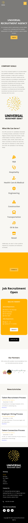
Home (4, 474)
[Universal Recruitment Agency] (3, 3)
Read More (4, 407)
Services (5, 476)
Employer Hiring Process (12, 414)
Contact (5, 481)
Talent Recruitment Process (14, 397)
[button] (1, 371)
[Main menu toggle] (25, 3)
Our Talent (5, 478)
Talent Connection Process (13, 430)
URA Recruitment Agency (8, 400)
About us (5, 483)
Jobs (4, 480)
